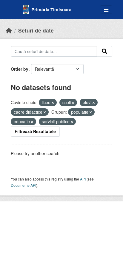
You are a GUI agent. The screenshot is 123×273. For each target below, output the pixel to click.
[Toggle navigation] (106, 9)
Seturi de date (36, 30)
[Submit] (104, 51)
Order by (19, 69)
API (83, 178)
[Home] (9, 30)
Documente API (23, 185)
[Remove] (53, 102)
